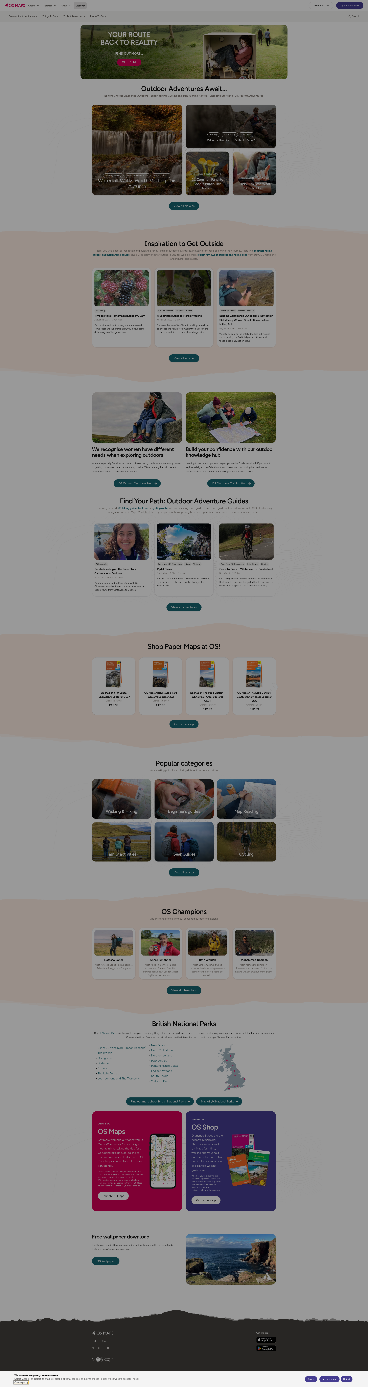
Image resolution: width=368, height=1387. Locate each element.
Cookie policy (21, 1382)
